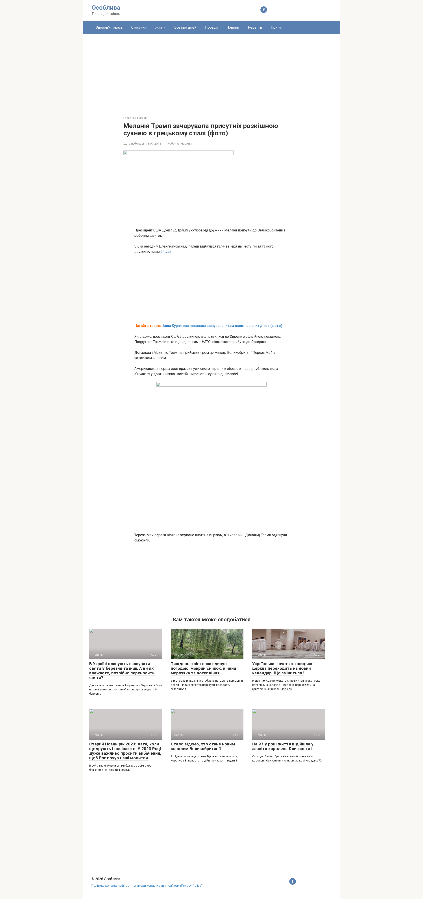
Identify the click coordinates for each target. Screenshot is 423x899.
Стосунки (139, 27)
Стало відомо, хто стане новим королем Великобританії (203, 746)
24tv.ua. (166, 252)
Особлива (106, 7)
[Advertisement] (211, 72)
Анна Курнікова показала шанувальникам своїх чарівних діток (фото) (222, 326)
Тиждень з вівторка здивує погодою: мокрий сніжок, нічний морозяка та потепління (203, 668)
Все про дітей (185, 27)
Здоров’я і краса (109, 27)
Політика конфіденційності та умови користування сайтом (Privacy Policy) (146, 886)
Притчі (276, 27)
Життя (160, 27)
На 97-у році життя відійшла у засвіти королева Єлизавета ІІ (283, 746)
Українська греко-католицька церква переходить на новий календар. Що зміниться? (282, 668)
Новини (232, 27)
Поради (211, 27)
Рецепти (255, 27)
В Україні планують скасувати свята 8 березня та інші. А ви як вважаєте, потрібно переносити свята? (122, 670)
